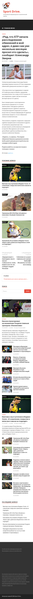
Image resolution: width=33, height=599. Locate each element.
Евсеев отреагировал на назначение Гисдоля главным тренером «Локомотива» (15, 323)
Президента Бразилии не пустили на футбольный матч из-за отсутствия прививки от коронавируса (22, 349)
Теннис (4, 414)
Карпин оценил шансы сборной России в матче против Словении (21, 388)
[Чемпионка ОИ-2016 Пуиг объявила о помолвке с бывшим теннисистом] (16, 211)
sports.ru (10, 153)
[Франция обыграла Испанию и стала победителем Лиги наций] (7, 373)
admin (11, 61)
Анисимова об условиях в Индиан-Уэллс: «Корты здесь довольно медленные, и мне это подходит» (16, 242)
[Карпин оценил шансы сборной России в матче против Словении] (7, 392)
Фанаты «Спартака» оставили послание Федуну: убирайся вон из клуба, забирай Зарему (21, 359)
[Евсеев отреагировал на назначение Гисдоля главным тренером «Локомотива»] (16, 317)
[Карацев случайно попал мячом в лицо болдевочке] (7, 479)
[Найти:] (16, 291)
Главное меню (9, 28)
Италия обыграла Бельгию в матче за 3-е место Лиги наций (21, 378)
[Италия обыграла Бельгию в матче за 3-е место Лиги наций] (7, 382)
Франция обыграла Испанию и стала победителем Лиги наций (21, 369)
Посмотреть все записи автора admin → (16, 279)
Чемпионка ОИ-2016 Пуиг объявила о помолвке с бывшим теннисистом (14, 214)
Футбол (4, 319)
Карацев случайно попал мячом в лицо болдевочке (21, 474)
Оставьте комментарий (20, 61)
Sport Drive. (11, 11)
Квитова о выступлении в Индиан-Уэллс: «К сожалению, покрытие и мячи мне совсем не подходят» (16, 185)
